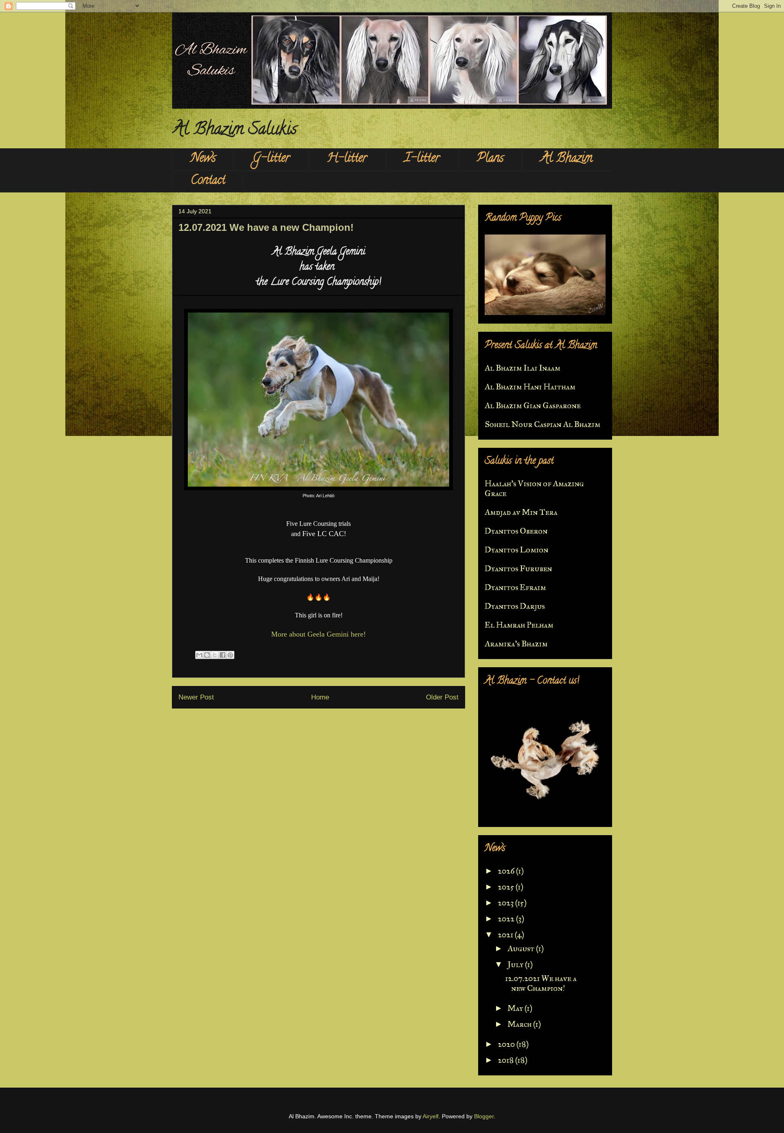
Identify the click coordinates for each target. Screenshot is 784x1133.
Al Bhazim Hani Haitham (530, 386)
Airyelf (431, 1116)
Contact (208, 181)
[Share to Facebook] (222, 655)
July (516, 964)
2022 (507, 918)
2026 (507, 871)
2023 (506, 902)
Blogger (484, 1116)
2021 (506, 934)
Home (320, 697)
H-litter (347, 159)
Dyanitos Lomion (516, 549)
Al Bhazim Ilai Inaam (522, 368)
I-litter (422, 159)
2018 (506, 1060)
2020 (507, 1044)
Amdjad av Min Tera (521, 512)
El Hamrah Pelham (519, 625)
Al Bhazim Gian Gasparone (533, 405)
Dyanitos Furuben (518, 568)
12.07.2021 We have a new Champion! (541, 983)
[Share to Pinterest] (230, 655)
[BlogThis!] (207, 655)
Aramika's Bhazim (516, 643)
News (203, 159)
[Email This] (199, 655)
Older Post (442, 697)
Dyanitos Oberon (516, 531)
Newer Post (196, 697)
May (516, 1008)
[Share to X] (215, 655)
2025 (507, 887)
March (520, 1024)
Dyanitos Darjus (515, 606)
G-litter (271, 159)
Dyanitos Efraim (515, 587)
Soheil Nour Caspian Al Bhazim (542, 424)
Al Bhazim (566, 159)
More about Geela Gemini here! (318, 634)
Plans (490, 159)
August (522, 948)
